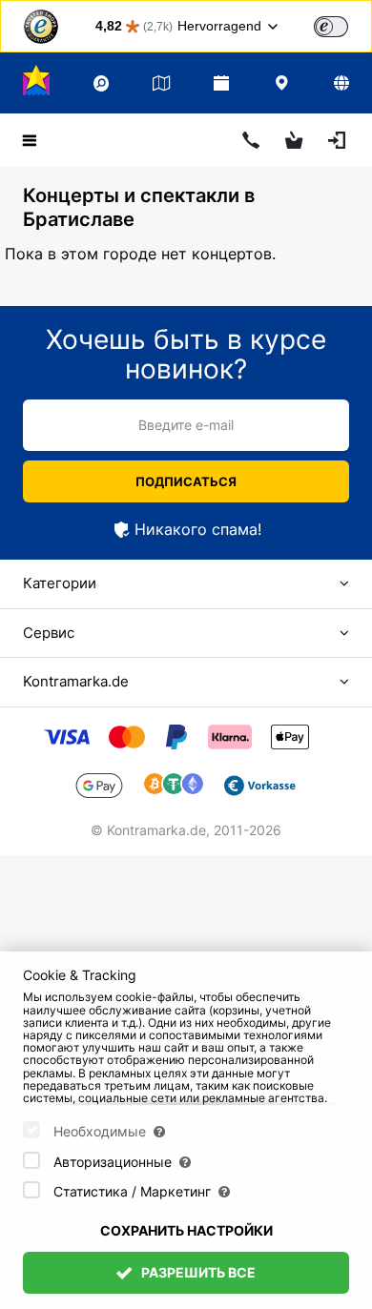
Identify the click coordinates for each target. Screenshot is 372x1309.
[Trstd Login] (342, 24)
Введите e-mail (186, 425)
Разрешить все (197, 1272)
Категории (59, 583)
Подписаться (186, 481)
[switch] (331, 26)
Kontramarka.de (76, 681)
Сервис (48, 633)
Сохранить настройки (186, 1230)
